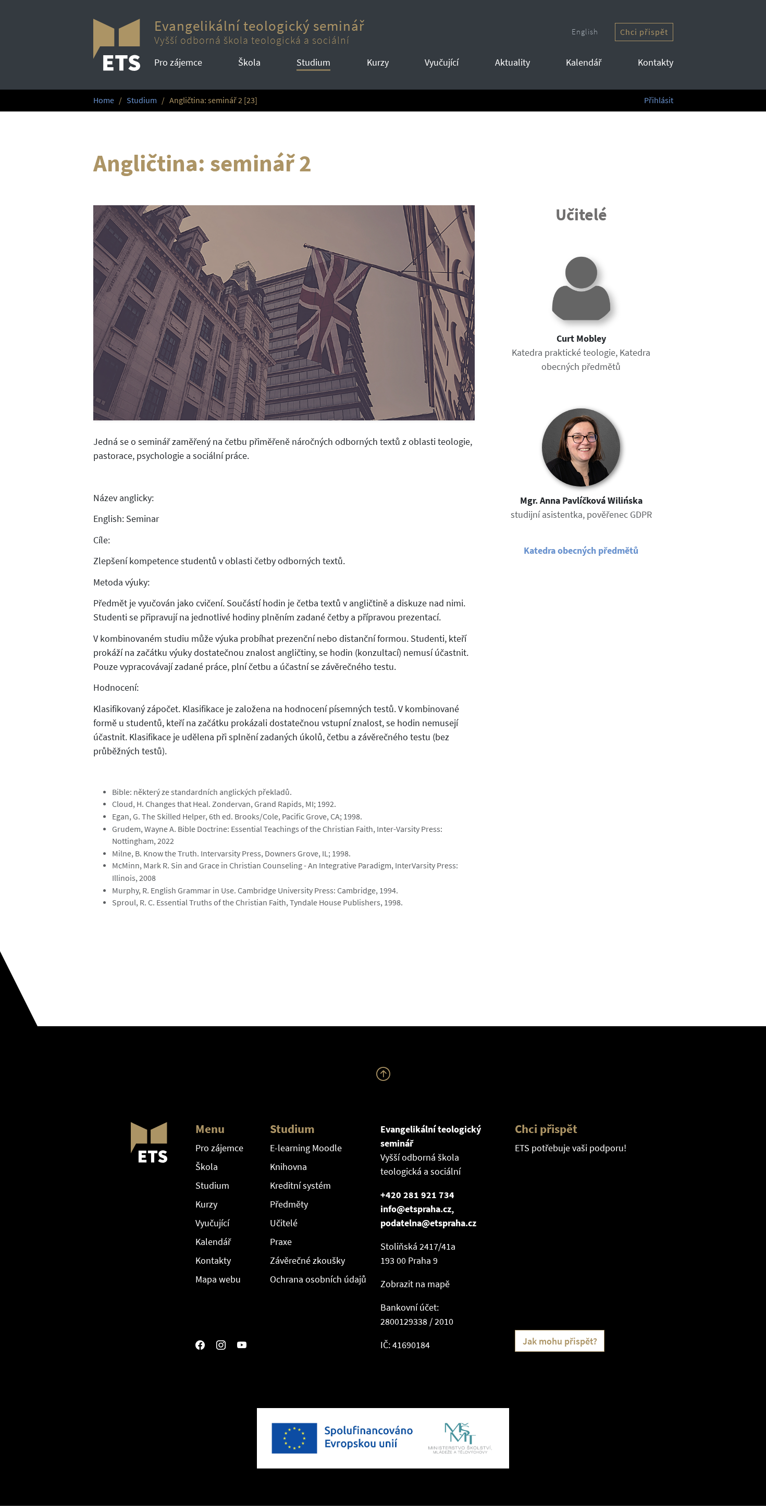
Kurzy (378, 62)
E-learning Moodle (306, 1148)
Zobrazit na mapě (415, 1284)
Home (103, 100)
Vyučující (442, 62)
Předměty (289, 1204)
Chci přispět (644, 32)
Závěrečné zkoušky (307, 1260)
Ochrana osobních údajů (318, 1279)
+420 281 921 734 (417, 1195)
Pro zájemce (178, 62)
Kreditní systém (300, 1185)
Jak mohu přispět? (560, 1341)
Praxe (281, 1242)
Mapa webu (218, 1279)
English (585, 31)
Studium (313, 62)
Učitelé (284, 1223)
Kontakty (655, 62)
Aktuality (512, 62)
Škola (249, 62)
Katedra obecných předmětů (581, 550)
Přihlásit (658, 100)
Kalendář (583, 62)
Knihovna (288, 1167)
